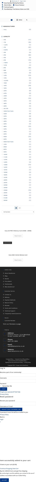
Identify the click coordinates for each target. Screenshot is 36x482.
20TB (5, 90)
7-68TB (6, 62)
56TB (5, 131)
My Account (14, 1)
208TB (5, 180)
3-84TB (6, 50)
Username (3, 378)
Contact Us (8, 294)
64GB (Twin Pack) (8, 141)
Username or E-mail (6, 406)
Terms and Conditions (11, 308)
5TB (5, 57)
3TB (5, 52)
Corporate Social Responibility (22, 359)
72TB (5, 144)
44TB (5, 124)
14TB (5, 78)
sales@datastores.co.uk (16, 346)
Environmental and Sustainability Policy (17, 360)
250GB (5, 187)
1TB (5, 42)
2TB (5, 47)
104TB (5, 154)
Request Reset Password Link (11, 409)
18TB (5, 88)
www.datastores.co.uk (15, 351)
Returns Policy (9, 302)
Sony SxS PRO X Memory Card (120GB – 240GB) (18, 231)
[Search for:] (26, 20)
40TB (5, 121)
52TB (5, 129)
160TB (5, 170)
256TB (5, 192)
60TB (5, 134)
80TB (5, 149)
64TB (5, 139)
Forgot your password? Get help (10, 392)
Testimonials (8, 284)
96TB (5, 152)
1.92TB (5, 45)
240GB (5, 185)
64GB (5, 136)
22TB (5, 93)
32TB (5, 116)
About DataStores (10, 273)
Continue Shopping (6, 468)
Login (3, 389)
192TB (5, 177)
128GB (5, 164)
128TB (5, 162)
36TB (5, 119)
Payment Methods (10, 300)
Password (3, 384)
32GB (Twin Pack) (8, 111)
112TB (5, 157)
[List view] (19, 207)
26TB (5, 101)
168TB (5, 175)
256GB (5, 190)
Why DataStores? (10, 287)
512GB (5, 198)
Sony (5, 29)
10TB (5, 73)
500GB (5, 195)
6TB (5, 60)
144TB (5, 167)
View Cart (15, 468)
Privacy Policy (27, 362)
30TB (5, 106)
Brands (7, 278)
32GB (5, 113)
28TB (5, 103)
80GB (5, 146)
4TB (5, 55)
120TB (5, 159)
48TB (5, 126)
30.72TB (6, 108)
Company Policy (9, 359)
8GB (5, 70)
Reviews (7, 305)
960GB (5, 200)
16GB (5, 83)
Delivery (7, 297)
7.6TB (5, 65)
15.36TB (6, 80)
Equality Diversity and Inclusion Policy (14, 362)
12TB (5, 75)
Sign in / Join (23, 1)
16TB (5, 85)
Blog (6, 276)
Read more (18, 236)
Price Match (8, 281)
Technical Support (10, 311)
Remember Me (7, 386)
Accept (4, 480)
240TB (5, 182)
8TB (5, 67)
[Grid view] (16, 207)
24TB (5, 98)
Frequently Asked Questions (13, 313)
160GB (5, 172)
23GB (5, 95)
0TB (5, 39)
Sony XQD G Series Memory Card (18, 255)
